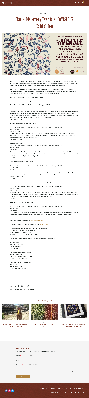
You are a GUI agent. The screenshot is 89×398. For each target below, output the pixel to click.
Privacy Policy (81, 392)
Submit (23, 376)
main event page (43, 224)
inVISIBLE (31, 289)
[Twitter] (12, 390)
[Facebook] (6, 390)
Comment (19, 365)
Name (18, 355)
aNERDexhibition (20, 289)
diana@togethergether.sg (20, 258)
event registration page (37, 220)
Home (3, 8)
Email (18, 360)
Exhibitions (10, 8)
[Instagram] (9, 390)
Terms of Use (74, 392)
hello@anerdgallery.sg (19, 268)
